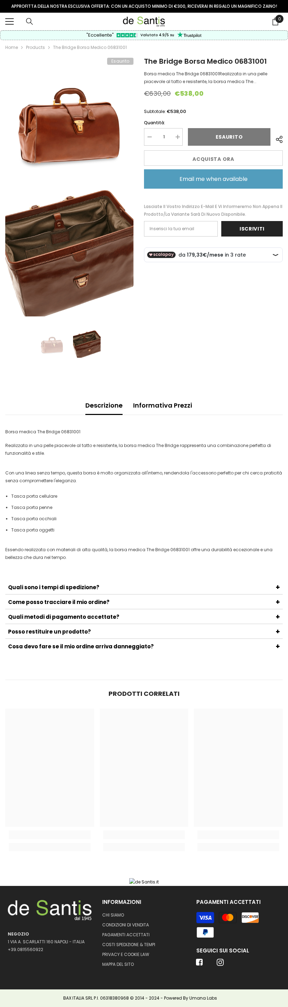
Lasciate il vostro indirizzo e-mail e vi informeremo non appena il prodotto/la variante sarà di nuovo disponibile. (213, 210)
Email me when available (213, 179)
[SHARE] (276, 138)
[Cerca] (29, 21)
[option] (144, 6)
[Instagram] (220, 964)
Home (11, 47)
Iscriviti (252, 228)
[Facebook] (199, 964)
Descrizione (104, 405)
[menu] (9, 21)
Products (35, 47)
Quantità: (154, 123)
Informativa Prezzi (162, 405)
